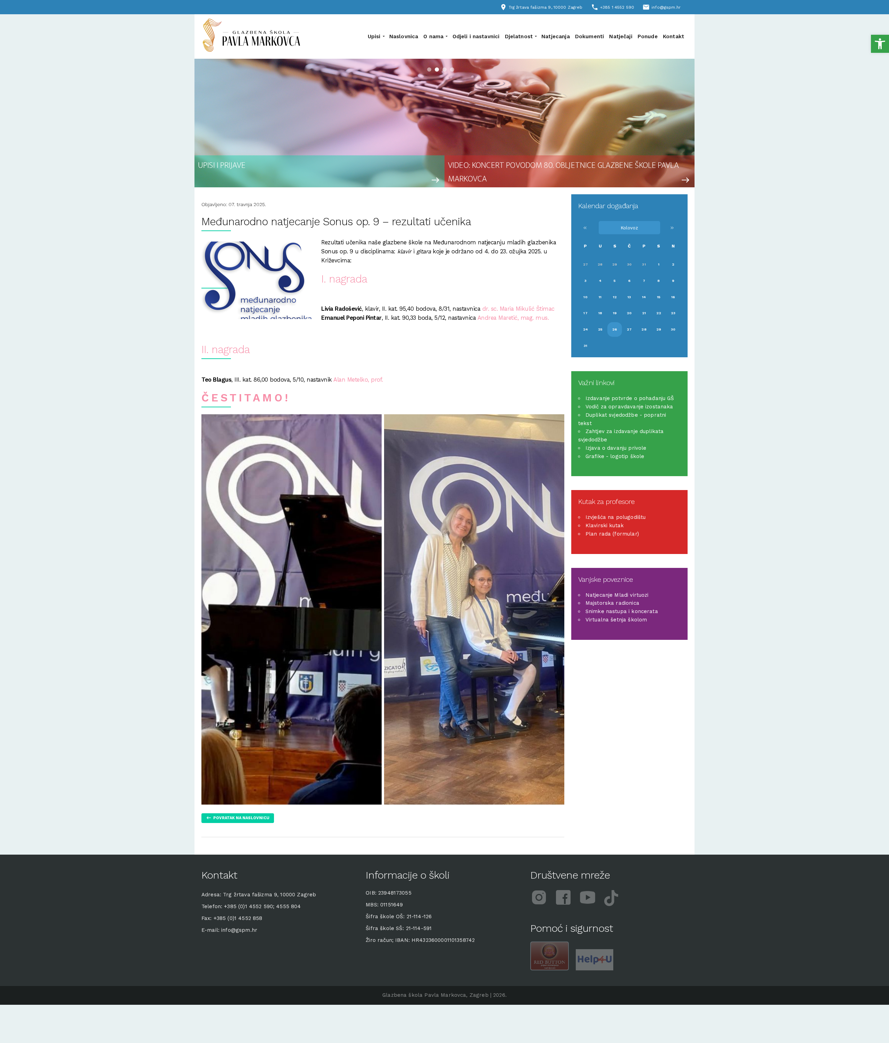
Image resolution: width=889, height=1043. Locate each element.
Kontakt (673, 36)
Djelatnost (519, 36)
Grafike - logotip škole (614, 456)
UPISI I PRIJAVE (222, 165)
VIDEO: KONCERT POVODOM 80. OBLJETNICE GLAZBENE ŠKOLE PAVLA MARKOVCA (563, 171)
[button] (880, 44)
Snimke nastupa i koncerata (621, 611)
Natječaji (620, 36)
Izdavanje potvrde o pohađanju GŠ (629, 398)
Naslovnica (403, 36)
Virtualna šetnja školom (616, 620)
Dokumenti (589, 36)
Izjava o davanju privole (616, 448)
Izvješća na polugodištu (615, 517)
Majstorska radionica (612, 603)
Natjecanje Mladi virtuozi (617, 595)
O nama (433, 36)
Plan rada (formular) (612, 534)
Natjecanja (555, 36)
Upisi (374, 36)
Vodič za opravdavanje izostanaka (629, 407)
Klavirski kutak (604, 525)
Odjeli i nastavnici (476, 36)
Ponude (648, 36)
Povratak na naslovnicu (241, 818)
